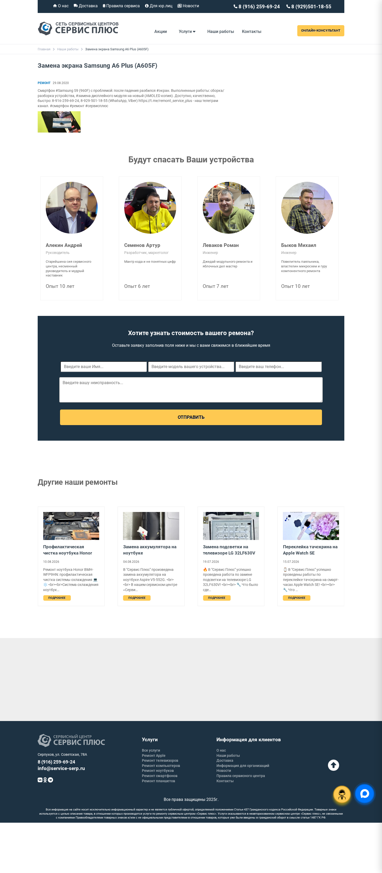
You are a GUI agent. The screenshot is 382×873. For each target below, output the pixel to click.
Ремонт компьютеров (161, 766)
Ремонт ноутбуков (158, 770)
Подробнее (56, 598)
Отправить (191, 417)
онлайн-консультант (320, 30)
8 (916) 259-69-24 (258, 7)
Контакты (251, 31)
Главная (44, 49)
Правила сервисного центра (240, 776)
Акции (160, 31)
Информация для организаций (242, 766)
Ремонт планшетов (158, 781)
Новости (190, 5)
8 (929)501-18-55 (310, 7)
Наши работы (220, 31)
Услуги (186, 31)
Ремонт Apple (154, 755)
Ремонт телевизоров (160, 760)
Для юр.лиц (160, 5)
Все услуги (151, 750)
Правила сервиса (122, 5)
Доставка (88, 5)
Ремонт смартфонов (159, 776)
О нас (63, 5)
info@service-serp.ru (61, 768)
